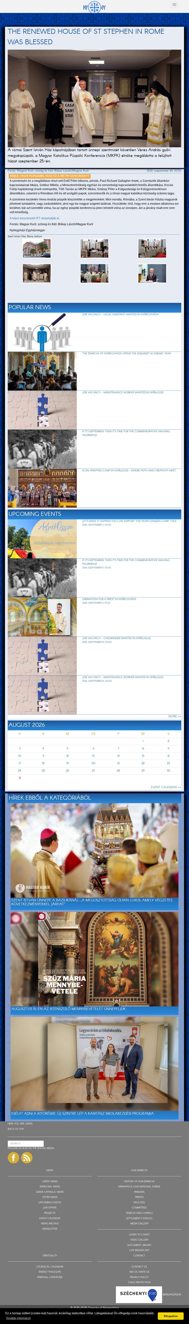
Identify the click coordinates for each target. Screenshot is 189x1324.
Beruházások (172, 1294)
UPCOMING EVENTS (50, 1202)
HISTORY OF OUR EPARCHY (139, 1181)
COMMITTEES (139, 1208)
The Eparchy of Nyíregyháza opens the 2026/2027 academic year (126, 353)
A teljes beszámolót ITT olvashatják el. (35, 218)
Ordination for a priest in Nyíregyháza (109, 599)
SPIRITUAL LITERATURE (49, 1277)
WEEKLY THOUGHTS (50, 1272)
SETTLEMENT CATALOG (139, 1218)
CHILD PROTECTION (139, 1282)
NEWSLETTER (49, 1229)
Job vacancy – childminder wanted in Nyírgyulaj (116, 638)
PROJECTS (49, 1213)
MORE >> (175, 716)
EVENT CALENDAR (49, 1218)
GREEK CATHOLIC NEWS (50, 1192)
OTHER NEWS (49, 1197)
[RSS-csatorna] (26, 1157)
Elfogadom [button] (171, 1316)
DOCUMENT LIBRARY (139, 1245)
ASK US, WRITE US (139, 1272)
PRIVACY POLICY (139, 1277)
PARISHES (139, 1192)
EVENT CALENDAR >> (166, 787)
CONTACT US (139, 1267)
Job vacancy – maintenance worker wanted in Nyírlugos (122, 392)
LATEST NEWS (50, 1181)
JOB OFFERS (49, 1208)
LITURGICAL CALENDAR (49, 1267)
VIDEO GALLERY (139, 1240)
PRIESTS (139, 1197)
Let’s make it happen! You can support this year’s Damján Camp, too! (129, 521)
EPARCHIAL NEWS (50, 1187)
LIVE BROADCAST (139, 1250)
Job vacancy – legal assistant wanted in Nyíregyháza (120, 314)
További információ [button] (18, 1318)
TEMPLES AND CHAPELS (139, 1213)
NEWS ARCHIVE (50, 1223)
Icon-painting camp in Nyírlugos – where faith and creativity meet (129, 470)
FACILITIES (139, 1202)
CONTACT (139, 1256)
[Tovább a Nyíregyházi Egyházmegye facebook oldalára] (13, 1157)
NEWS (29, 1124)
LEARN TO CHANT (139, 1235)
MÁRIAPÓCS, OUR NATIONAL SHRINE (139, 1187)
